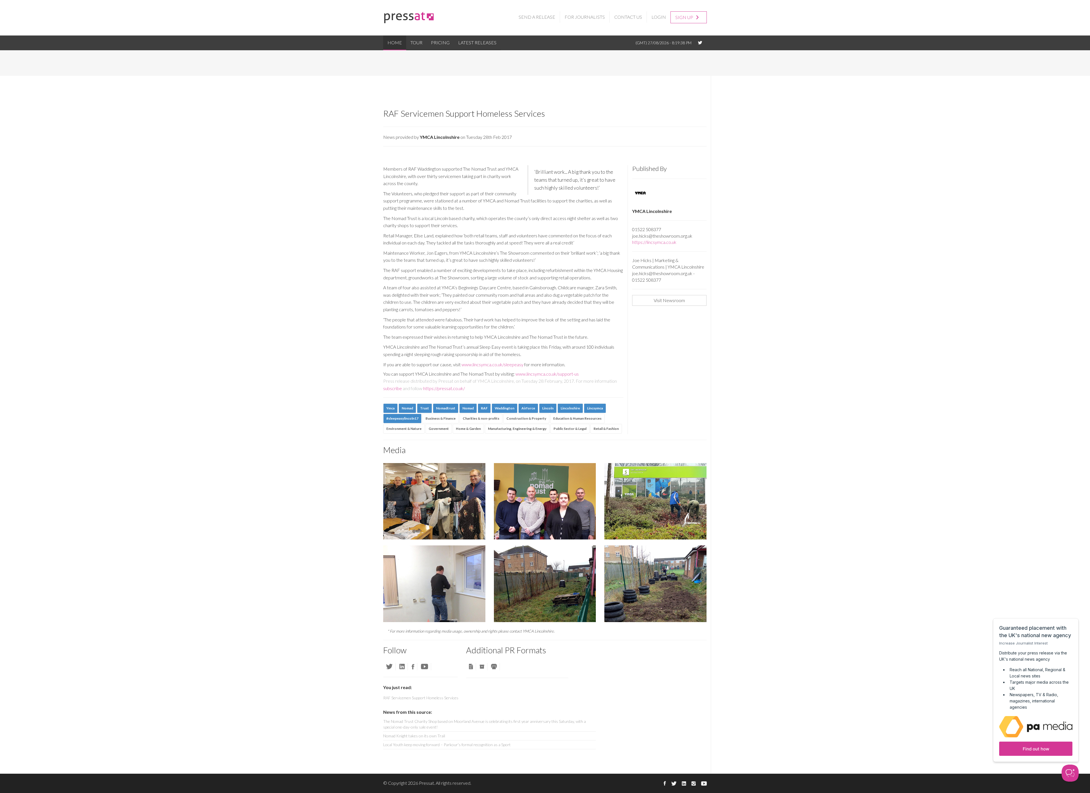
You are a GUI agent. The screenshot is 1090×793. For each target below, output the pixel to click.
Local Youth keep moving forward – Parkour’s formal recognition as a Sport (447, 744)
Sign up (684, 17)
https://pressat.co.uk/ (444, 388)
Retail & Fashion (606, 428)
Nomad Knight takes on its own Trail (414, 735)
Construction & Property (526, 418)
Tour (416, 42)
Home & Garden (468, 428)
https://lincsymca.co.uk (654, 242)
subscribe (392, 388)
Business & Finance (440, 418)
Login (658, 17)
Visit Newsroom (669, 300)
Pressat (426, 783)
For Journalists (585, 17)
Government (439, 428)
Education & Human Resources (577, 418)
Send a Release (537, 17)
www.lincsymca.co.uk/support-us (547, 373)
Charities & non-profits (481, 418)
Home (394, 42)
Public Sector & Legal (570, 428)
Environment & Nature (404, 428)
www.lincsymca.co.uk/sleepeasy (492, 364)
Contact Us (628, 17)
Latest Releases (477, 42)
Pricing (440, 42)
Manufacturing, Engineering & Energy (517, 428)
